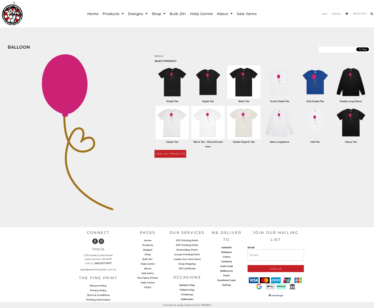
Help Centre (148, 263)
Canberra (226, 261)
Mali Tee (315, 141)
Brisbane (226, 252)
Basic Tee (243, 101)
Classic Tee (172, 141)
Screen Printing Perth (187, 254)
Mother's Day (187, 285)
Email (251, 247)
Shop (148, 254)
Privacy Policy (98, 290)
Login (324, 13)
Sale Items (147, 273)
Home (147, 240)
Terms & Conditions (98, 295)
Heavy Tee (351, 141)
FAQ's (147, 287)
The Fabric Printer (147, 277)
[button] (113, 13)
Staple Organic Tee (244, 141)
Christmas (187, 294)
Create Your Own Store (187, 259)
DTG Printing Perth (187, 240)
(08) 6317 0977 (102, 263)
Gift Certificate (187, 268)
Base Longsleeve (279, 141)
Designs (147, 249)
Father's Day (187, 289)
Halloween (187, 299)
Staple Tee (172, 101)
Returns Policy (98, 285)
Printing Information (98, 299)
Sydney (226, 284)
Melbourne (226, 270)
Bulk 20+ (147, 259)
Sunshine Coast (226, 280)
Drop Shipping (187, 263)
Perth (226, 275)
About (147, 268)
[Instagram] (101, 241)
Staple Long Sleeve (351, 101)
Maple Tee (208, 101)
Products (147, 245)
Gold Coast (226, 266)
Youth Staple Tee (279, 101)
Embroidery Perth (187, 249)
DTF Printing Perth (187, 245)
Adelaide (226, 247)
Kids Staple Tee (315, 101)
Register (336, 13)
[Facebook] (95, 241)
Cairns (226, 256)
